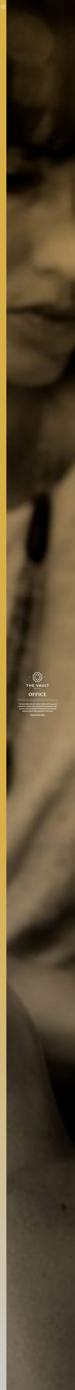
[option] (37, 695)
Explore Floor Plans (38, 715)
